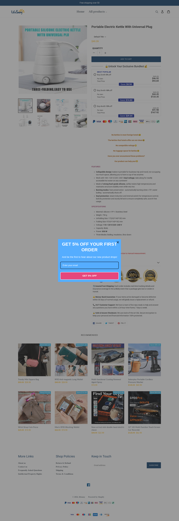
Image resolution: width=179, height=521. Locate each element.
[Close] (118, 242)
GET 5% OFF (89, 275)
